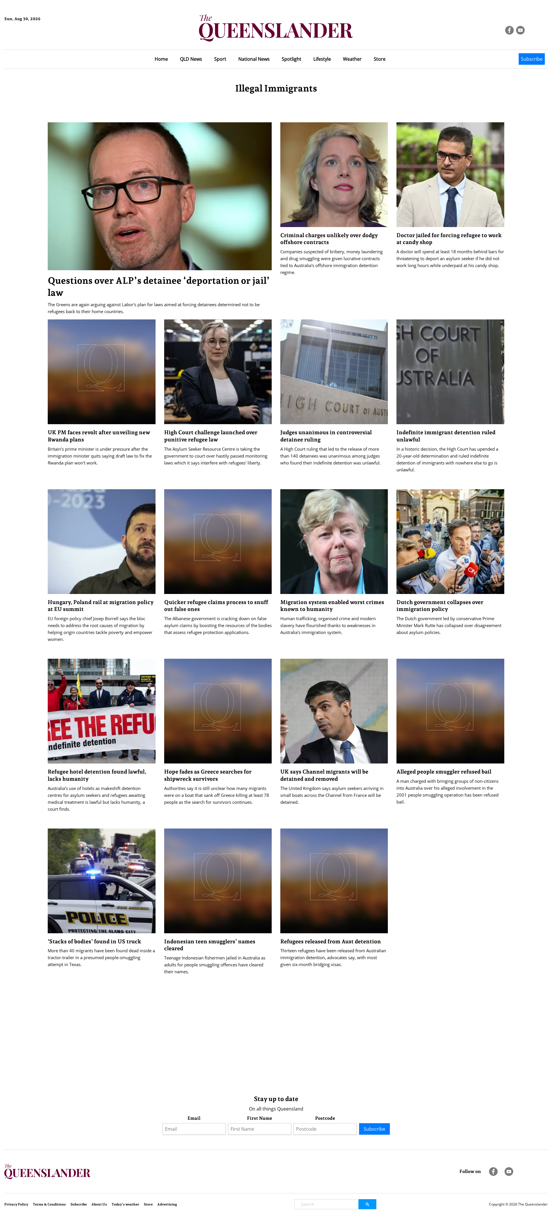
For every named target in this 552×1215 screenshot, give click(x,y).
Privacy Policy (16, 1204)
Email (193, 1118)
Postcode (325, 1118)
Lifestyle (322, 59)
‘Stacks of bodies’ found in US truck (94, 941)
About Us (99, 1204)
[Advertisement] (220, 1045)
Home (161, 59)
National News (254, 59)
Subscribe (532, 59)
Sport (220, 59)
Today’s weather (125, 1204)
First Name (259, 1118)
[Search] (367, 1204)
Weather (352, 59)
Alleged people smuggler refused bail (443, 771)
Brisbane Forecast (32, 38)
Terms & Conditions (49, 1204)
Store (380, 59)
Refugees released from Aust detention (330, 941)
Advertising (167, 1204)
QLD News (191, 59)
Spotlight (291, 59)
